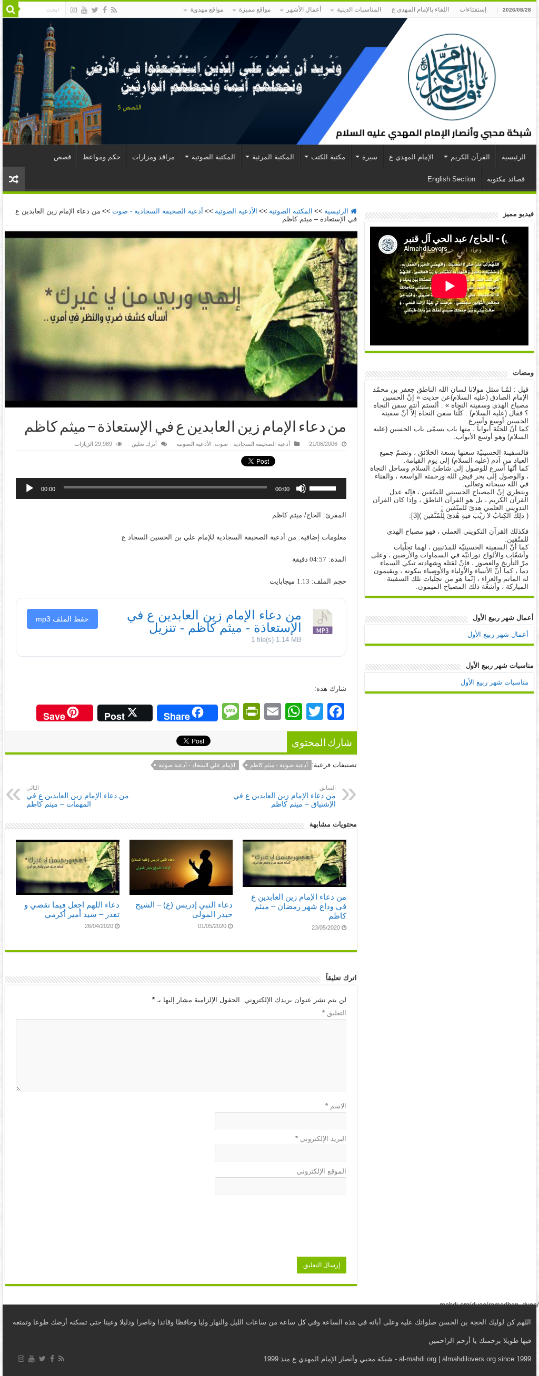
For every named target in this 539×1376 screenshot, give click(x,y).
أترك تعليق (144, 444)
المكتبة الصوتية (213, 157)
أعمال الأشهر (303, 9)
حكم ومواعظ (102, 157)
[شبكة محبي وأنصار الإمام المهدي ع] (269, 81)
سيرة (369, 157)
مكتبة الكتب (328, 157)
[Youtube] (84, 10)
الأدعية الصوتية (236, 211)
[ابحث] (10, 9)
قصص (62, 157)
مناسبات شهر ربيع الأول (494, 682)
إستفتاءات (473, 9)
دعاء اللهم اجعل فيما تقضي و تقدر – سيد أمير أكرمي (71, 909)
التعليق (334, 1013)
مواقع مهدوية (206, 9)
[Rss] (114, 10)
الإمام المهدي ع (411, 157)
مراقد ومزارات (153, 157)
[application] (181, 488)
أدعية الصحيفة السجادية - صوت (157, 211)
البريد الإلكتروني (320, 1139)
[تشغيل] (29, 488)
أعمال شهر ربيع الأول (497, 634)
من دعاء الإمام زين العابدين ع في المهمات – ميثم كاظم (77, 796)
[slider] (325, 485)
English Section (451, 179)
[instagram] (73, 10)
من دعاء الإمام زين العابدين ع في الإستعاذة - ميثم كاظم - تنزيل (214, 621)
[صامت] (301, 488)
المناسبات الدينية (359, 9)
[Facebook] (105, 10)
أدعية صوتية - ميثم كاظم (279, 765)
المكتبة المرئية (273, 157)
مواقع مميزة (255, 9)
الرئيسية (514, 157)
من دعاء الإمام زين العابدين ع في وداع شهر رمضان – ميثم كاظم (298, 906)
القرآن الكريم (470, 157)
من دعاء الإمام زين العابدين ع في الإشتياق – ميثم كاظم (284, 796)
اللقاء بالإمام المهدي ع (420, 9)
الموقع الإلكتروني (321, 1171)
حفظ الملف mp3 (62, 619)
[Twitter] (95, 10)
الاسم (335, 1106)
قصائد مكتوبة (506, 179)
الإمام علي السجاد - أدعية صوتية (196, 765)
